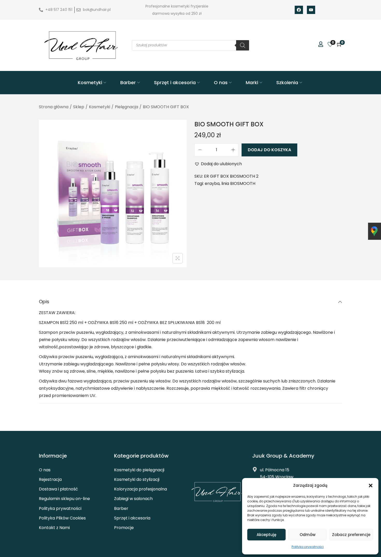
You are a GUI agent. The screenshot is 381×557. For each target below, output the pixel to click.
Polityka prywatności (308, 547)
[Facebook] (299, 10)
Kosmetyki (99, 107)
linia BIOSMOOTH (238, 183)
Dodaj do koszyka (269, 150)
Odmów (307, 534)
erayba (212, 183)
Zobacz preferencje (351, 534)
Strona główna (53, 107)
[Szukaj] (242, 45)
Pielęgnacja (126, 107)
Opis (44, 301)
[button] (370, 485)
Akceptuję (266, 534)
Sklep (78, 107)
